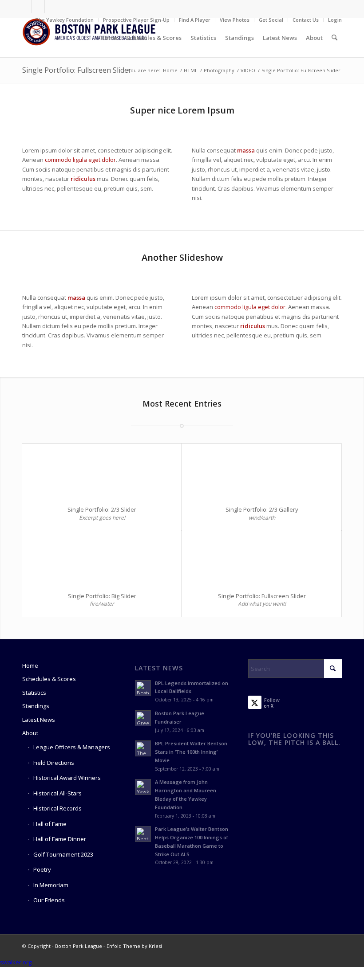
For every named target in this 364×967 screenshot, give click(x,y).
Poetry (42, 869)
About (30, 733)
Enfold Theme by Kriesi (134, 946)
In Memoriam (50, 885)
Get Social (271, 19)
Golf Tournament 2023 (63, 854)
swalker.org (16, 962)
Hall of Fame (50, 824)
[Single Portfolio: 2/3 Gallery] (261, 470)
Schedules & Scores (49, 679)
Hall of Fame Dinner (59, 839)
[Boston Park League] (88, 37)
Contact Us (306, 19)
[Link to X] (38, 6)
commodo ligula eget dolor (80, 160)
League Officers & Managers (71, 747)
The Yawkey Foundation (64, 19)
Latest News (38, 720)
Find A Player (194, 19)
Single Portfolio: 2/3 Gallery (262, 509)
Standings (35, 706)
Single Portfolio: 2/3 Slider (101, 509)
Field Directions (53, 763)
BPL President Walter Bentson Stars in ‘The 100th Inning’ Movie (191, 751)
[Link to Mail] (51, 6)
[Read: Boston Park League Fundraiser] (143, 718)
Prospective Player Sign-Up (136, 19)
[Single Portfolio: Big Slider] (102, 557)
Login (335, 19)
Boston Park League (78, 946)
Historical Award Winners (67, 778)
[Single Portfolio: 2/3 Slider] (102, 470)
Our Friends (49, 900)
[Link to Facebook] (24, 6)
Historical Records (57, 808)
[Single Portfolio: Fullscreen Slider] (261, 557)
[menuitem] (65, 20)
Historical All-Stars (57, 793)
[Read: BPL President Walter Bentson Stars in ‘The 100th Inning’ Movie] (143, 748)
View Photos (234, 19)
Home (30, 665)
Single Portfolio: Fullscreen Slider (76, 70)
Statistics (34, 693)
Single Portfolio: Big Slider (102, 596)
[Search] (334, 37)
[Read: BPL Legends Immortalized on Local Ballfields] (143, 688)
